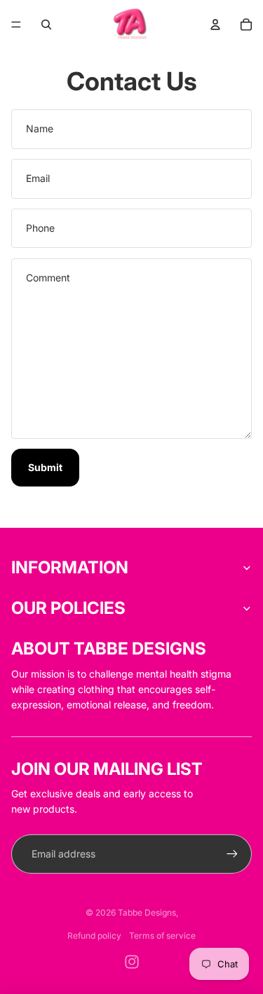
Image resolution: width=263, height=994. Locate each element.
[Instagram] (131, 961)
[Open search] (46, 24)
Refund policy (94, 935)
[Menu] (16, 24)
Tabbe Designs (147, 912)
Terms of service (162, 935)
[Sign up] (232, 854)
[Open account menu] (215, 24)
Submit (45, 467)
